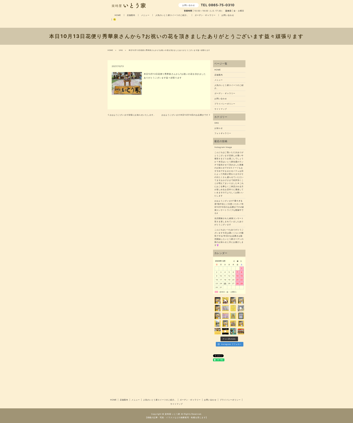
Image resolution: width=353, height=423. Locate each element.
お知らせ (218, 128)
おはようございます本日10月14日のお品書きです (184, 115)
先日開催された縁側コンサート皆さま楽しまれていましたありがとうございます (229, 221)
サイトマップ (220, 109)
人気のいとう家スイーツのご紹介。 (172, 15)
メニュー (145, 15)
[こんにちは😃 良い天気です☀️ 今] (217, 323)
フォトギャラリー (222, 133)
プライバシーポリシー (224, 103)
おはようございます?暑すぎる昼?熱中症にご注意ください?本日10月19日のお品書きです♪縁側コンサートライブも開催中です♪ (229, 207)
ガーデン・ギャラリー (205, 15)
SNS (121, 50)
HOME (118, 15)
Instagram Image (223, 147)
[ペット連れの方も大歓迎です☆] (233, 331)
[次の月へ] (242, 261)
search (114, 19)
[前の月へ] (233, 261)
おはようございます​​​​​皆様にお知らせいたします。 (133, 115)
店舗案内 (131, 15)
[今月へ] (238, 261)
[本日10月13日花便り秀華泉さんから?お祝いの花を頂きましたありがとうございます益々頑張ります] (127, 83)
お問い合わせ (227, 15)
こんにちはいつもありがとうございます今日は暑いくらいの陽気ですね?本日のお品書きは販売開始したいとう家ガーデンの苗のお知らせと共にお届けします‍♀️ (229, 237)
